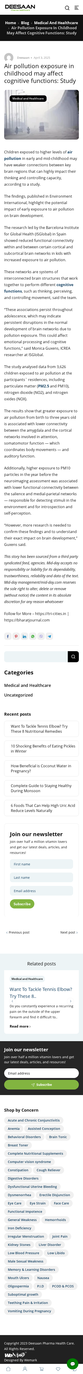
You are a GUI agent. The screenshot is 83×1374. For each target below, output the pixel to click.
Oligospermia (18, 1286)
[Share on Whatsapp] (32, 636)
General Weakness (22, 1220)
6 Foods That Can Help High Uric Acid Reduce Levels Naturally (43, 808)
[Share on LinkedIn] (24, 636)
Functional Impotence (25, 1211)
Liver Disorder (50, 1244)
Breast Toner (18, 1145)
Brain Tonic (58, 1137)
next (70, 1001)
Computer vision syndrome (29, 1162)
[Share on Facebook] (8, 636)
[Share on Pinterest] (16, 636)
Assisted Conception (44, 1128)
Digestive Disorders (23, 1178)
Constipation (18, 1170)
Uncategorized (18, 695)
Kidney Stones (19, 1244)
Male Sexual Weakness (25, 1261)
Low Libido (56, 1253)
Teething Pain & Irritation (28, 1303)
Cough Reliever (48, 1170)
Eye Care (14, 1203)
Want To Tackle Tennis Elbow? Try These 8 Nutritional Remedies (39, 729)
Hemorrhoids (55, 1220)
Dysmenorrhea (19, 1195)
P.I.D (40, 1286)
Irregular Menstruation (26, 1236)
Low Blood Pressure (23, 1253)
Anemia (14, 1128)
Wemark (30, 1360)
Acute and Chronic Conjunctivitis (34, 1120)
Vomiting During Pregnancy (29, 1311)
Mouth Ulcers (18, 1278)
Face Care (61, 1203)
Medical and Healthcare (56, 22)
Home (10, 22)
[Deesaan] (20, 7)
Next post (67, 932)
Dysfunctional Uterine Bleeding (32, 1186)
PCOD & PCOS (63, 1286)
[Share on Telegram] (49, 636)
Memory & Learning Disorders (31, 1269)
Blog (25, 22)
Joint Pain (60, 1236)
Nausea (43, 1278)
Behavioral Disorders (24, 1137)
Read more (19, 1026)
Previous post (19, 932)
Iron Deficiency (19, 1228)
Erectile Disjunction (54, 1195)
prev (12, 1001)
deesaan (23, 57)
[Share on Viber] (41, 636)
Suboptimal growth (23, 1294)
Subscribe (22, 904)
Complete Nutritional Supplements (35, 1153)
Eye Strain (38, 1203)
